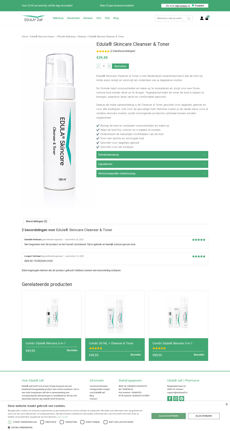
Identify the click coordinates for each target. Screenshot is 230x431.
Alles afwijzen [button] (204, 416)
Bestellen (120, 66)
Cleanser (82, 36)
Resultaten (73, 18)
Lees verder (62, 416)
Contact (93, 399)
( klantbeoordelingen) (122, 51)
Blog (116, 18)
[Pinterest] (181, 398)
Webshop (58, 18)
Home (25, 36)
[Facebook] (169, 398)
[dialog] (115, 416)
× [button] (226, 404)
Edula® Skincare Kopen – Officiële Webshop (52, 36)
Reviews (88, 18)
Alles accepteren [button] (168, 416)
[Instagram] (175, 398)
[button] (77, 427)
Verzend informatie (99, 386)
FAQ (107, 18)
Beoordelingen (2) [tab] (36, 221)
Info (99, 18)
